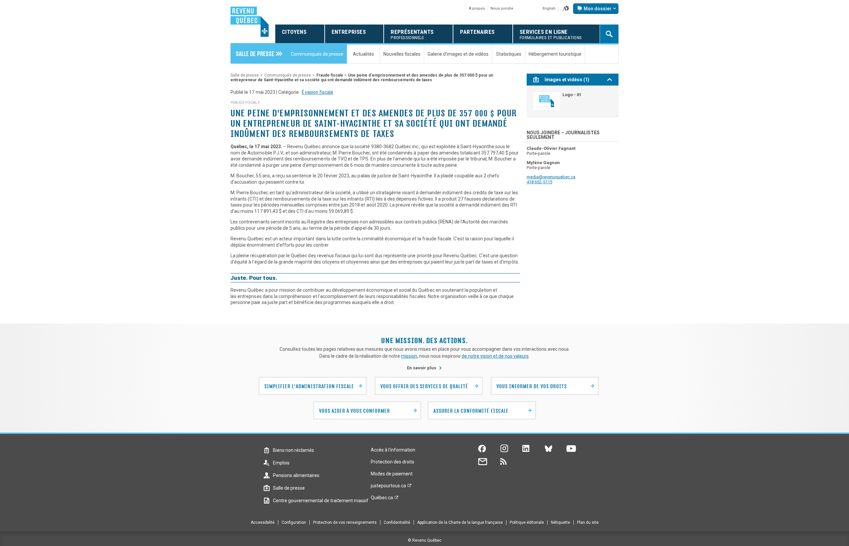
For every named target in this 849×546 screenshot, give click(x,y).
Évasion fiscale (317, 92)
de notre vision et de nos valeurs (495, 356)
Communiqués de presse (287, 75)
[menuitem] (258, 53)
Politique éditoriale (527, 522)
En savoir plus (424, 367)
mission (409, 356)
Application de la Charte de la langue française (460, 522)
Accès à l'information (393, 450)
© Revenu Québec (424, 540)
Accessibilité (263, 522)
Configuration (294, 522)
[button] (566, 8)
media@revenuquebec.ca (551, 176)
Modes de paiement (392, 473)
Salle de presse (244, 75)
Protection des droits (392, 461)
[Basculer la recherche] (609, 34)
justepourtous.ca (388, 487)
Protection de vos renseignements (345, 522)
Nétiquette (560, 522)
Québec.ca (382, 499)
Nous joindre (501, 8)
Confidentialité (397, 522)
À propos (477, 8)
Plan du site (588, 522)
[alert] (596, 8)
